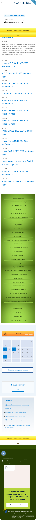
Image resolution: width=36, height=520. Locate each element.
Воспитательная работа (18, 259)
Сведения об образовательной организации (18, 30)
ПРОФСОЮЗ (18, 305)
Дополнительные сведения (18, 205)
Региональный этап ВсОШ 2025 (17, 93)
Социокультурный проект (18, 289)
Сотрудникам (18, 236)
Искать (22, 19)
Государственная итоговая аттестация (18, 240)
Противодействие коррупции (18, 202)
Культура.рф (8, 408)
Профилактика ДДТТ (18, 282)
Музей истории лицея (18, 255)
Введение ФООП (18, 316)
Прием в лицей (18, 221)
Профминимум (18, 278)
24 (5, 356)
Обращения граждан (18, 198)
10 (5, 349)
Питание (18, 209)
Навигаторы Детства (18, 263)
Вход (18, 389)
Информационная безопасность (18, 247)
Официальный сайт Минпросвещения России (15, 416)
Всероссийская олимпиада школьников (18, 297)
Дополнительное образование (18, 274)
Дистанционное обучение (18, 213)
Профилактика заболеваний (18, 320)
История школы (18, 251)
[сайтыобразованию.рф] (33, 2)
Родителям (18, 225)
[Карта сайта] (5, 15)
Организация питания (18, 232)
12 (13, 349)
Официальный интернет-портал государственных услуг (17, 405)
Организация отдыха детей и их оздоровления (18, 270)
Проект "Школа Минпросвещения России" (18, 301)
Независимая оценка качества (18, 217)
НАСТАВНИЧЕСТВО (18, 308)
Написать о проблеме (17, 505)
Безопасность (18, 244)
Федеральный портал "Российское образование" (15, 412)
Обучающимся (18, 228)
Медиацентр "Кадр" (18, 267)
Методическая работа (18, 286)
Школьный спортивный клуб (18, 293)
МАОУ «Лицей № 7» (23, 3)
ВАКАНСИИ (18, 312)
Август (30, 332)
